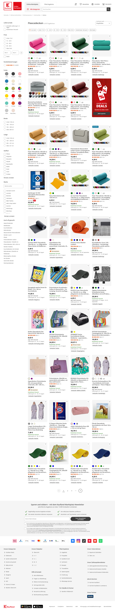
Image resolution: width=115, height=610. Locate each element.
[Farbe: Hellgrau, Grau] (101, 379)
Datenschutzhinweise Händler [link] (97, 569)
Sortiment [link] (64, 562)
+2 (103, 287)
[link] (49, 4)
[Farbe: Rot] (72, 102)
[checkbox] (13, 26)
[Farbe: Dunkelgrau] (96, 240)
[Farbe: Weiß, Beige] (96, 379)
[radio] (13, 38)
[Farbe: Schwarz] (96, 58)
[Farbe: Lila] (58, 149)
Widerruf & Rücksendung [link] (41, 582)
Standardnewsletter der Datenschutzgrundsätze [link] (42, 524)
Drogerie (8, 575)
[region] (14, 119)
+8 (60, 149)
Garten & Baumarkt (11, 559)
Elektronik (8, 555)
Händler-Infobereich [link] (67, 591)
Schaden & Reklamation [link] (40, 588)
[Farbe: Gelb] (29, 149)
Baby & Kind (9, 565)
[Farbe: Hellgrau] (93, 379)
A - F (35, 555)
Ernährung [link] (65, 575)
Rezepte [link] (64, 565)
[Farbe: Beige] (37, 58)
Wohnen (8, 568)
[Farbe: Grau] (29, 240)
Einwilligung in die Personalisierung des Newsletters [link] (50, 530)
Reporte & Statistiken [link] (95, 552)
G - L (35, 559)
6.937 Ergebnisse (49, 23)
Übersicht (36, 552)
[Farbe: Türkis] (93, 58)
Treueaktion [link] (65, 568)
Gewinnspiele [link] (65, 571)
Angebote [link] (64, 552)
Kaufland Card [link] (66, 559)
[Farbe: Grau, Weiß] (32, 424)
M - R (35, 562)
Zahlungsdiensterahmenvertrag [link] (98, 566)
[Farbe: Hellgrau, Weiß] (98, 379)
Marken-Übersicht (11, 587)
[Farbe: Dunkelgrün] (32, 58)
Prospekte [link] (64, 555)
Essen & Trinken (10, 584)
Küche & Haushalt (11, 562)
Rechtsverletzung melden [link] (41, 594)
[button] (32, 30)
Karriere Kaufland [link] (94, 582)
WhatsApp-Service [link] (67, 581)
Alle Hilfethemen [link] (38, 575)
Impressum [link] (52, 606)
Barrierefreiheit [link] (107, 606)
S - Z (35, 565)
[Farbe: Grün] (53, 149)
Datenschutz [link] (69, 606)
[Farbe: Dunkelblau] (56, 149)
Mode (7, 571)
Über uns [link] (92, 555)
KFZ (7, 581)
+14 (104, 378)
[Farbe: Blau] (34, 240)
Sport (7, 578)
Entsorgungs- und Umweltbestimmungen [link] (90, 606)
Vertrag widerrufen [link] (39, 585)
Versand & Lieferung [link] (39, 591)
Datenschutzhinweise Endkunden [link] (98, 572)
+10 (39, 58)
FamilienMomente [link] (67, 578)
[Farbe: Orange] (72, 240)
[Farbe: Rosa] (29, 58)
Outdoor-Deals (10, 552)
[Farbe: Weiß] (34, 58)
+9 (82, 287)
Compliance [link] (61, 606)
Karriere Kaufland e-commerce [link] (98, 585)
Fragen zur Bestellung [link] (40, 578)
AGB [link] (76, 606)
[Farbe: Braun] (98, 240)
